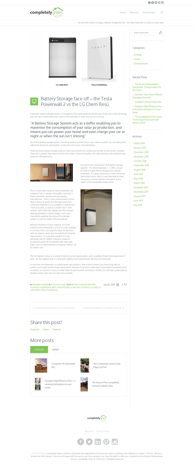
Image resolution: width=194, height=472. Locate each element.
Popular (39, 349)
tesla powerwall (49, 290)
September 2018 (141, 165)
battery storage (79, 284)
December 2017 (141, 187)
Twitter (46, 329)
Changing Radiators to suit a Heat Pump (54, 308)
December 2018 (141, 152)
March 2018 (139, 183)
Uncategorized (141, 63)
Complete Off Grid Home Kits (148, 102)
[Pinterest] (159, 2)
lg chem (94, 287)
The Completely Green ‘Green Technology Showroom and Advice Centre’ (147, 119)
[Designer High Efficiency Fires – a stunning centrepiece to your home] (37, 384)
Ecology (99, 23)
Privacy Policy (102, 431)
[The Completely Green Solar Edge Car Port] (85, 365)
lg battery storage (79, 287)
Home (92, 23)
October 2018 (140, 161)
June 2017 (138, 200)
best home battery (60, 287)
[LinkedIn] (155, 2)
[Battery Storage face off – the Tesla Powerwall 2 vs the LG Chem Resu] (78, 59)
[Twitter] (152, 2)
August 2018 (139, 170)
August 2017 (139, 196)
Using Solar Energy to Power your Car (102, 308)
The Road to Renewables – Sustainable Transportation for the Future (147, 87)
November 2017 (141, 192)
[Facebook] (149, 2)
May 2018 (138, 178)
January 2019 (140, 147)
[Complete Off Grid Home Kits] (41, 365)
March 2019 (139, 143)
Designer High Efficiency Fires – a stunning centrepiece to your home (60, 384)
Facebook (34, 329)
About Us (89, 431)
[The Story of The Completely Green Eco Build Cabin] (84, 384)
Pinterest (57, 329)
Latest (55, 349)
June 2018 (138, 174)
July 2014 (138, 205)
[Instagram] (162, 2)
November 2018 (141, 156)
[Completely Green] (97, 418)
